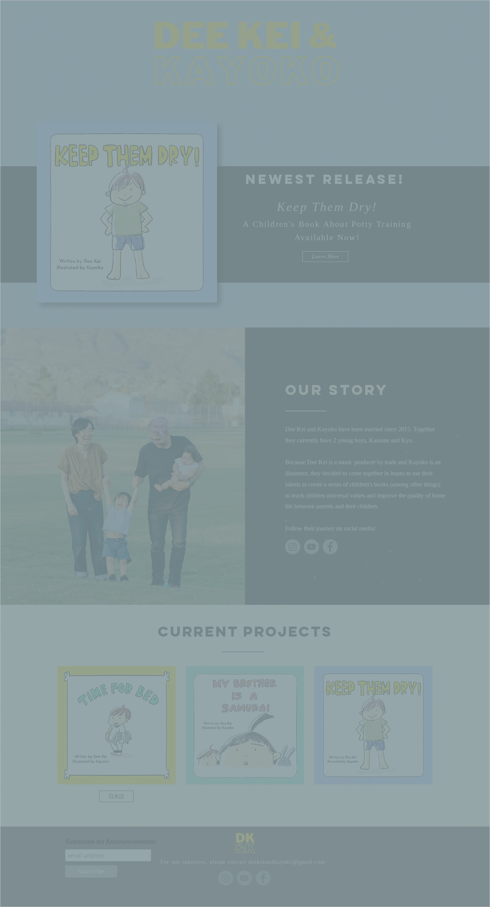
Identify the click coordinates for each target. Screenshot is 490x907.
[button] (245, 480)
